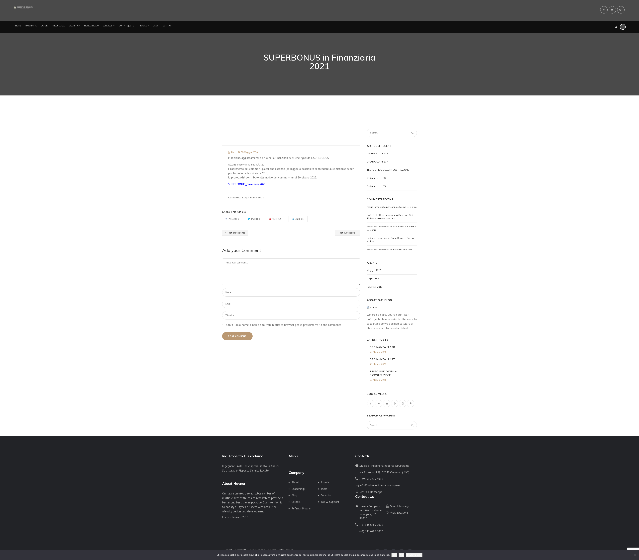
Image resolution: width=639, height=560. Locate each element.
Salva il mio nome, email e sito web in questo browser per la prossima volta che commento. (284, 325)
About (295, 482)
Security (326, 495)
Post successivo (347, 232)
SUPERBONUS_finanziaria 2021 (247, 184)
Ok (394, 555)
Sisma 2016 (257, 197)
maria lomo (373, 206)
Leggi (245, 197)
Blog (294, 495)
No (401, 555)
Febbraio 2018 (374, 286)
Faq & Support (330, 502)
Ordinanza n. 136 (376, 177)
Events (325, 482)
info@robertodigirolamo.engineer (380, 485)
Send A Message (400, 506)
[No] (635, 555)
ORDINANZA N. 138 (377, 153)
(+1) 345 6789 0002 (371, 531)
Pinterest (277, 219)
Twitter (255, 219)
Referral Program (302, 508)
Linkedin (299, 219)
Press (324, 489)
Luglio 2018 (373, 278)
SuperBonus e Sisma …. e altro (400, 206)
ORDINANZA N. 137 (377, 161)
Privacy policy (414, 555)
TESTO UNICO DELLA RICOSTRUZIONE (388, 169)
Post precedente (235, 232)
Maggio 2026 (374, 270)
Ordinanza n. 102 (402, 249)
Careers (296, 502)
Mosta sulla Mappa (370, 492)
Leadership (298, 489)
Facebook (233, 219)
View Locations (399, 512)
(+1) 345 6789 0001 (371, 525)
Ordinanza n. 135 (376, 186)
